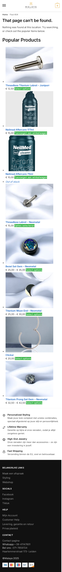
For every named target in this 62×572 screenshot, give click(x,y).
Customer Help (10, 519)
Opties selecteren (24, 225)
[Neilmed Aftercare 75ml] (21, 170)
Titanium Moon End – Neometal (23, 310)
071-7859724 (20, 547)
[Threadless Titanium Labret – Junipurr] (29, 81)
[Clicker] (29, 351)
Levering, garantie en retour (18, 524)
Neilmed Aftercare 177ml (20, 129)
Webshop (7, 482)
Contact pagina (10, 540)
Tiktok (5, 503)
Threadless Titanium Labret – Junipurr (27, 85)
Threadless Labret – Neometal (23, 222)
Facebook (8, 494)
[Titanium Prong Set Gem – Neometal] (29, 395)
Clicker (10, 355)
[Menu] (7, 5)
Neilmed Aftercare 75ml (19, 173)
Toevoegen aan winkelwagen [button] (30, 133)
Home (5, 14)
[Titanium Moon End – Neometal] (29, 307)
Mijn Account (9, 515)
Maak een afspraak (13, 473)
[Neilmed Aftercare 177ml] (29, 126)
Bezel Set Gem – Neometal (21, 266)
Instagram (8, 498)
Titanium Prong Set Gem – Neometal (26, 399)
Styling (6, 477)
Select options (22, 88)
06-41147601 (23, 544)
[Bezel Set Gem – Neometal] (29, 262)
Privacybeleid (10, 528)
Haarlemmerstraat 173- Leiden (19, 551)
